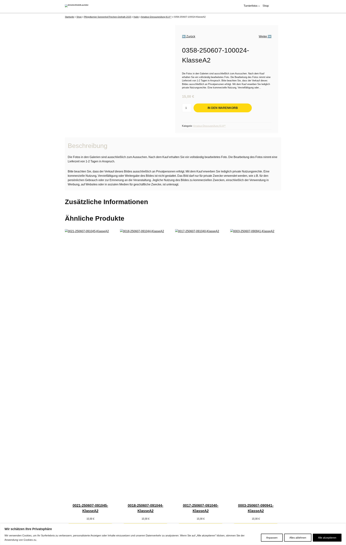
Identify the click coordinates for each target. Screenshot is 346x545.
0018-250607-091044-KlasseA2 (145, 508)
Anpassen (272, 537)
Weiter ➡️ (265, 36)
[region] (173, 534)
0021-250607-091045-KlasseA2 (90, 508)
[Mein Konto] (273, 6)
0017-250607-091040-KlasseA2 (200, 508)
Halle (136, 17)
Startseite (69, 17)
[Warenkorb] (279, 6)
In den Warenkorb (223, 107)
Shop (79, 17)
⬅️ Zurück (188, 36)
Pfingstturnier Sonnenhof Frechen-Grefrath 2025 (107, 17)
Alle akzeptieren (327, 537)
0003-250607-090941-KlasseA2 (256, 508)
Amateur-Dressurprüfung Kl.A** (156, 17)
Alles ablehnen (297, 537)
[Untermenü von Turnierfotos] (259, 6)
